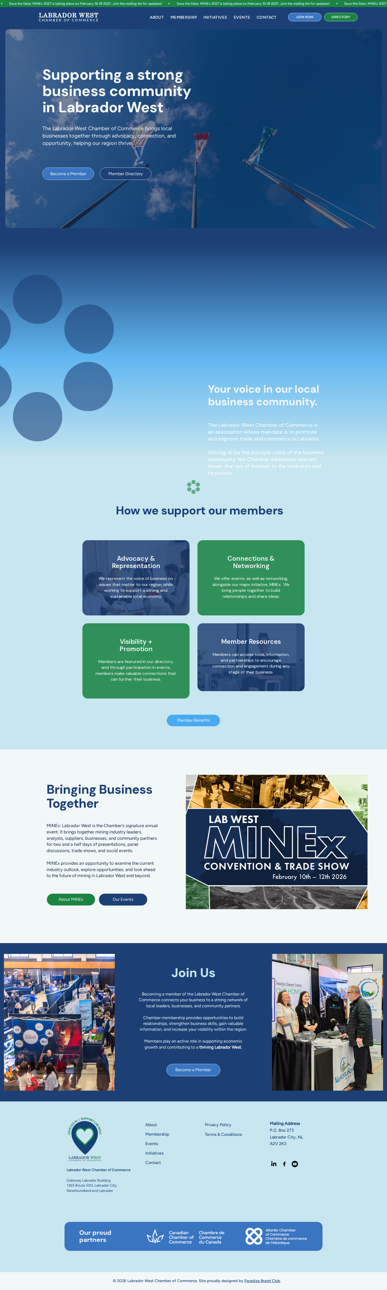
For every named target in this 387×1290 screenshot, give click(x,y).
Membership (157, 1134)
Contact (153, 1162)
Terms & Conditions (223, 1134)
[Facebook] (284, 1164)
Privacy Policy (218, 1124)
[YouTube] (295, 1164)
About (151, 1124)
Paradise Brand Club (262, 1280)
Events (151, 1143)
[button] (157, 17)
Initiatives (154, 1153)
